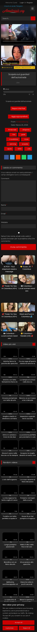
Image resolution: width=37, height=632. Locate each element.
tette (19, 149)
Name (4, 205)
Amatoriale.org (22, 122)
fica (14, 134)
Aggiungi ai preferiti (19, 117)
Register (30, 3)
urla (29, 149)
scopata (25, 144)
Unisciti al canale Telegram (13, 6)
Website (4, 222)
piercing (13, 144)
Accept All (18, 622)
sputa (9, 149)
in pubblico (13, 139)
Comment (5, 179)
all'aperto (26, 130)
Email (4, 214)
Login (22, 3)
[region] (18, 617)
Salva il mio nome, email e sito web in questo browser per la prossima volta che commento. (18, 238)
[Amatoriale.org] (15, 11)
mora (26, 139)
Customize (9, 628)
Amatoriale (12, 130)
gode (23, 134)
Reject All (26, 628)
